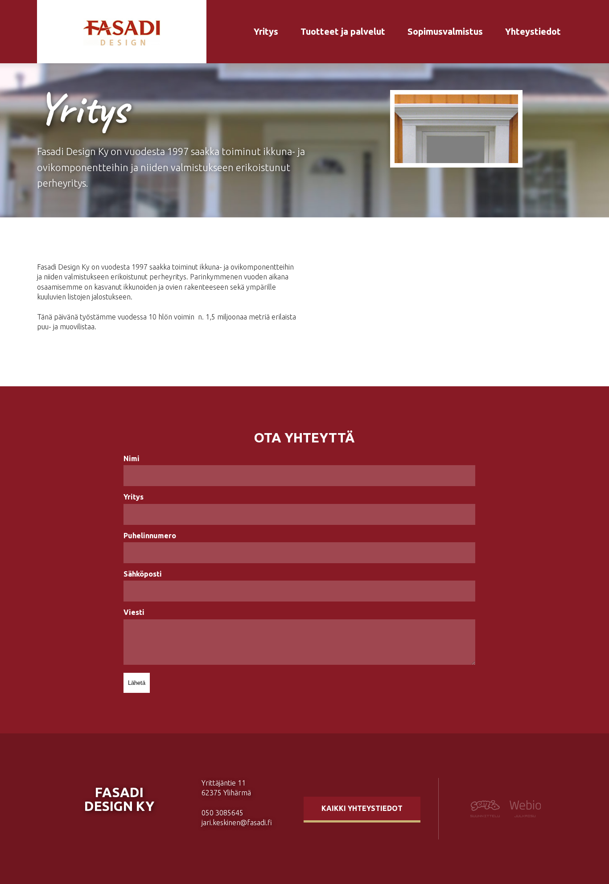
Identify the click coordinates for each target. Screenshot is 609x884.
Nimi (131, 458)
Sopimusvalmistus (445, 31)
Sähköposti (142, 574)
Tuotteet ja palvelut (342, 31)
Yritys (266, 31)
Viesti (133, 612)
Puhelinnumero (149, 536)
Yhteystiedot (533, 31)
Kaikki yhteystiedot (362, 808)
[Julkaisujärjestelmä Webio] (523, 814)
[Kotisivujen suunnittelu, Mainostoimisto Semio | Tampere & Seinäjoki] (487, 814)
